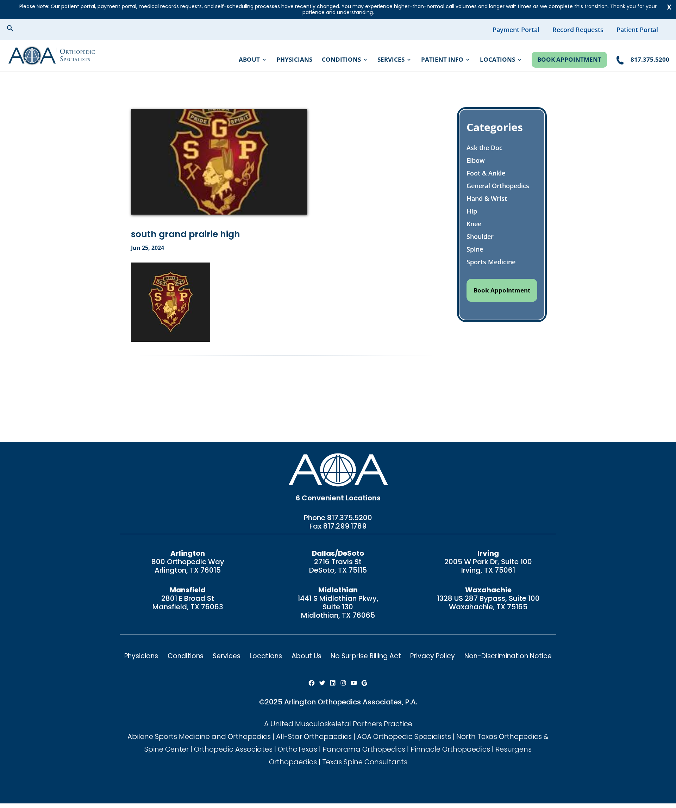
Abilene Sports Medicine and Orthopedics (199, 736)
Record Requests (577, 29)
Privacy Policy (432, 656)
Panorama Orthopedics (364, 749)
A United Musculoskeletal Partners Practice (338, 724)
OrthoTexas (297, 749)
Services (391, 60)
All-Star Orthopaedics (314, 736)
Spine (475, 249)
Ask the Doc (484, 147)
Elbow (476, 160)
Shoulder (480, 236)
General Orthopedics (498, 185)
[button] (16, 29)
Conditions (341, 60)
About (249, 60)
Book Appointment (569, 59)
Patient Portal (637, 29)
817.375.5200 (349, 518)
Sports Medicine (491, 262)
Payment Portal (516, 29)
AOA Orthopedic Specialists (404, 736)
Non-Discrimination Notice (508, 656)
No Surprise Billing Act (366, 656)
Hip (472, 211)
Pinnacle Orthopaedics (450, 749)
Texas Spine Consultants (364, 762)
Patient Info (442, 60)
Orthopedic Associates (233, 749)
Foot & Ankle (486, 173)
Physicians (294, 60)
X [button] (669, 7)
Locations (497, 60)
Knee (474, 224)
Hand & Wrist (487, 198)
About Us (306, 656)
